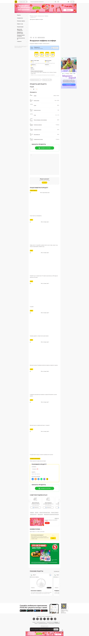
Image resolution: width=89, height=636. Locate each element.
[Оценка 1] (32, 474)
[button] (30, 501)
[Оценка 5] (39, 474)
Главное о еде (20, 23)
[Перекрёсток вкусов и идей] (26, 32)
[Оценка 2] (34, 474)
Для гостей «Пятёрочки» (20, 30)
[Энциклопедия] (26, 26)
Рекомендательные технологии (42, 623)
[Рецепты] (26, 15)
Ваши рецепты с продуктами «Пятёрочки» (51, 514)
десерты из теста (33, 514)
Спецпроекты (20, 18)
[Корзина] (68, 1)
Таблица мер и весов (46, 79)
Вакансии (36, 623)
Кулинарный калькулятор (35, 79)
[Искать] (58, 2)
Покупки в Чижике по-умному (21, 36)
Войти (53, 538)
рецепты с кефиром (54, 512)
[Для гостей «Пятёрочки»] (26, 29)
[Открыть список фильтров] (55, 1)
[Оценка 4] (37, 474)
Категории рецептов (51, 623)
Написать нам (45, 626)
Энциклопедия (20, 26)
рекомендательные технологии (44, 629)
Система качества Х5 (21, 39)
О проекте (19, 41)
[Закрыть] (59, 622)
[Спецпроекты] (26, 18)
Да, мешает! (44, 182)
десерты (36, 512)
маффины (32, 512)
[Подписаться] (50, 575)
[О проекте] (26, 41)
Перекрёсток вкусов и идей (20, 33)
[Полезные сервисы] (26, 21)
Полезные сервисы (21, 20)
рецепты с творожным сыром (45, 512)
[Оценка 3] (35, 474)
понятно (56, 629)
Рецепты (19, 15)
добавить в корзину (46, 488)
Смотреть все (56, 571)
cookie (52, 629)
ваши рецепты (40, 514)
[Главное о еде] (26, 24)
